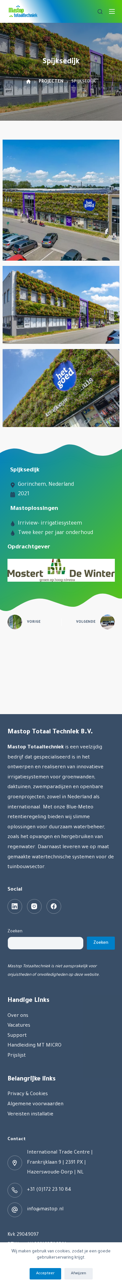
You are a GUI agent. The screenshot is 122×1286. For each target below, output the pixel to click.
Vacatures (18, 1026)
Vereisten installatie (30, 1114)
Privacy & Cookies (27, 1094)
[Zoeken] (100, 11)
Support (17, 1036)
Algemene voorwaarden (35, 1104)
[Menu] (112, 11)
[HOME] (28, 81)
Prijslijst (16, 1056)
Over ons (17, 1016)
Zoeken (14, 931)
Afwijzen (78, 1274)
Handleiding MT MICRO (34, 1046)
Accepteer (45, 1274)
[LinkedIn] (14, 906)
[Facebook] (54, 906)
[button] (61, 200)
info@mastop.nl (45, 1209)
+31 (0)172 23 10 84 (49, 1190)
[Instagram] (34, 906)
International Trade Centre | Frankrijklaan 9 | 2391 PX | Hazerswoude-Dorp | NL (60, 1162)
